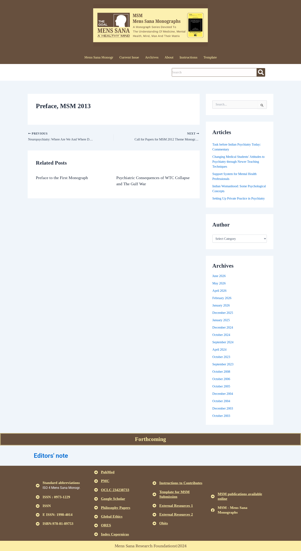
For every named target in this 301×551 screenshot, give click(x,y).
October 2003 (221, 415)
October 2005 (221, 386)
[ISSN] (38, 506)
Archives (151, 57)
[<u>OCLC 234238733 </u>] (96, 490)
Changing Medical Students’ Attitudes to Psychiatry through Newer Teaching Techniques (238, 161)
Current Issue (129, 57)
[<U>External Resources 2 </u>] (154, 514)
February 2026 (221, 298)
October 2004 (221, 401)
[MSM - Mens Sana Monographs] (213, 510)
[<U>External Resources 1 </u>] (154, 505)
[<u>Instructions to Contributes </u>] (154, 483)
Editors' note (51, 455)
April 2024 (219, 349)
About (169, 57)
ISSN (47, 506)
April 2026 (219, 290)
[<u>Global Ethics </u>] (96, 516)
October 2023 (221, 357)
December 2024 (222, 327)
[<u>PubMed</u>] (96, 472)
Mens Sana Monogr (98, 57)
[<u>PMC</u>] (96, 481)
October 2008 (221, 371)
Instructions (188, 57)
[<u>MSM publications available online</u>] (213, 496)
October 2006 (221, 379)
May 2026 (219, 283)
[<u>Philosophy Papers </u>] (96, 507)
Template (210, 57)
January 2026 (221, 305)
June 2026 (219, 276)
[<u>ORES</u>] (96, 525)
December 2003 (222, 408)
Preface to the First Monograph (62, 177)
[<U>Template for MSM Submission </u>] (154, 494)
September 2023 (222, 364)
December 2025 (222, 312)
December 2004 (222, 393)
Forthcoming (150, 439)
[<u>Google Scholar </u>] (96, 499)
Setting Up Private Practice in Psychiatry (238, 198)
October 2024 (221, 335)
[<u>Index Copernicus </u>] (96, 534)
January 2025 (221, 320)
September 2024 (222, 342)
